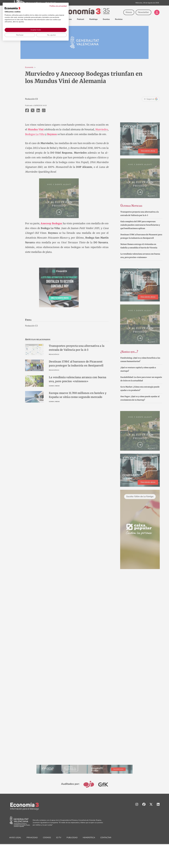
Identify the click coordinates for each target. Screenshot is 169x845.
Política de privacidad (58, 6)
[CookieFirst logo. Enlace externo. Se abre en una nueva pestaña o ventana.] (12, 8)
